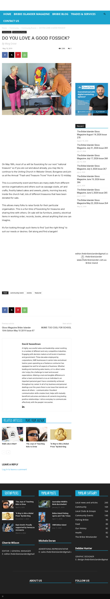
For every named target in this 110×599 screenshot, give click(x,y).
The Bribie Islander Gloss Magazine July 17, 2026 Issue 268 (92, 157)
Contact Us (11, 21)
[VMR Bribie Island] (44, 528)
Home (7, 14)
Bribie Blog (60, 14)
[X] (11, 55)
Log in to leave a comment (14, 469)
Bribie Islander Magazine (32, 14)
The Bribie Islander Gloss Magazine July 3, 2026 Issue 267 (92, 167)
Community (14, 28)
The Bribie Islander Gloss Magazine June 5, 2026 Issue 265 (92, 191)
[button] (104, 14)
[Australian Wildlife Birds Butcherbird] (44, 503)
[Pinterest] (18, 55)
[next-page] (8, 452)
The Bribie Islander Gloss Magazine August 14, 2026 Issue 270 (92, 134)
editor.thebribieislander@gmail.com (21, 554)
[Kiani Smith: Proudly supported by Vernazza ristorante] (7, 528)
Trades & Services (83, 14)
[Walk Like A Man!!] (12, 434)
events (29, 293)
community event (17, 293)
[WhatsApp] (25, 55)
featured (38, 293)
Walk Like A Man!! (9, 444)
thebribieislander (93, 256)
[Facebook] (5, 55)
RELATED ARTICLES (13, 420)
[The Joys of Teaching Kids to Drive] (36, 434)
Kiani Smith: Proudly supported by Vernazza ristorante (25, 527)
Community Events (28, 28)
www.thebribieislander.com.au (92, 260)
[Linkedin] (24, 407)
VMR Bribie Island (59, 525)
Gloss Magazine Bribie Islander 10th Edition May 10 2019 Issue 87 (18, 329)
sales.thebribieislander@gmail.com (58, 552)
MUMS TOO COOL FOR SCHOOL (56, 327)
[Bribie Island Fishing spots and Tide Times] (44, 517)
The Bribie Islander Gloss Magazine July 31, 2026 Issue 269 (92, 146)
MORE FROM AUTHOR (35, 420)
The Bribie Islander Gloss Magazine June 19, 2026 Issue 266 (91, 179)
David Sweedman (31, 343)
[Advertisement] (36, 139)
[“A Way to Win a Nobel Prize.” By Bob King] (60, 434)
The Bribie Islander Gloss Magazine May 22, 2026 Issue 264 (92, 201)
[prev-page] (4, 452)
